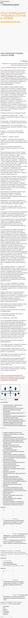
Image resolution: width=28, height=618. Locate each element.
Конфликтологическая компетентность (12, 484)
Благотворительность (8, 500)
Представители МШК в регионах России (12, 423)
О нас (4, 607)
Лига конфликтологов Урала (10, 449)
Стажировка (6, 612)
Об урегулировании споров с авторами (12, 498)
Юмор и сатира (6, 493)
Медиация (5, 485)
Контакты (5, 614)
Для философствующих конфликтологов (13, 419)
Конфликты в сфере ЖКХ (9, 471)
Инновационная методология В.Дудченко (13, 408)
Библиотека (6, 611)
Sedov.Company (16, 603)
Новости (5, 609)
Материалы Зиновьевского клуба (11, 445)
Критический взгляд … (8, 492)
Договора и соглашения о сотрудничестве (13, 501)
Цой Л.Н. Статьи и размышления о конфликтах (14, 420)
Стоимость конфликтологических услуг (12, 432)
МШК (10, 602)
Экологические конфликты (9, 460)
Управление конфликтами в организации (13, 422)
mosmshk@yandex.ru (8, 562)
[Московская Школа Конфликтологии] (14, 5)
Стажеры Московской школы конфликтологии (14, 425)
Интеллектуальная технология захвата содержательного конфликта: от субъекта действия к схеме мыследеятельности (13, 522)
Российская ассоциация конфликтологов (13, 440)
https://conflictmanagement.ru (10, 564)
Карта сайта (6, 606)
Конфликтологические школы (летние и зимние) (14, 490)
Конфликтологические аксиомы (11, 476)
